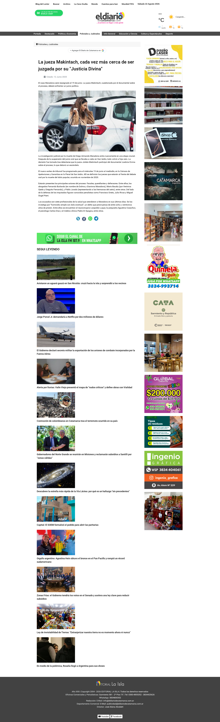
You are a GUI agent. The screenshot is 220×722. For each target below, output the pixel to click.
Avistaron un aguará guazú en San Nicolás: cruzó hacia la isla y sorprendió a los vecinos (81, 283)
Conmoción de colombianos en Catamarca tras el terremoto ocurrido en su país (77, 421)
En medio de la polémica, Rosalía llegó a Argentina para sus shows (71, 666)
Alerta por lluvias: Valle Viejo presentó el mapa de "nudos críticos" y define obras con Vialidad (84, 387)
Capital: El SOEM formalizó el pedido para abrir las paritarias (67, 525)
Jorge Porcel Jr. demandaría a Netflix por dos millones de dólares (70, 317)
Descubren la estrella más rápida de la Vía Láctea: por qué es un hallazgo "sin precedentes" (83, 491)
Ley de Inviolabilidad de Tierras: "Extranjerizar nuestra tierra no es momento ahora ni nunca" (83, 632)
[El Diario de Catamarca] (110, 17)
